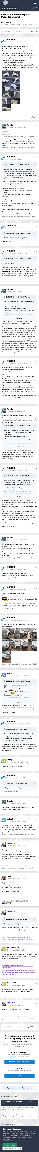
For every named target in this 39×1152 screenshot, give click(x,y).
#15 (36, 722)
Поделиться (10, 1088)
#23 (36, 948)
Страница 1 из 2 (19, 31)
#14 (36, 674)
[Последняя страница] (36, 31)
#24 (36, 983)
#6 (36, 290)
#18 (36, 802)
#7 (36, 362)
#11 (36, 568)
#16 (36, 760)
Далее (31, 31)
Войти (19, 1076)
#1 (36, 40)
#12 (36, 588)
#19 (36, 820)
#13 (36, 618)
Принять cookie (10, 1145)
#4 (36, 226)
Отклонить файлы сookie (12, 1149)
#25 (36, 1003)
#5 (36, 252)
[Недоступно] (6, 633)
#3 (36, 157)
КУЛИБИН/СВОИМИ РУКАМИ (22, 24)
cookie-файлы (17, 1131)
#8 (36, 410)
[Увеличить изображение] (6, 74)
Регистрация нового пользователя (19, 1062)
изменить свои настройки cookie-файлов (15, 1135)
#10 (36, 538)
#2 (36, 126)
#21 (36, 877)
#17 (36, 776)
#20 (36, 844)
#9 (36, 469)
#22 (36, 912)
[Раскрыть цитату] (5, 164)
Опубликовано (17, 42)
